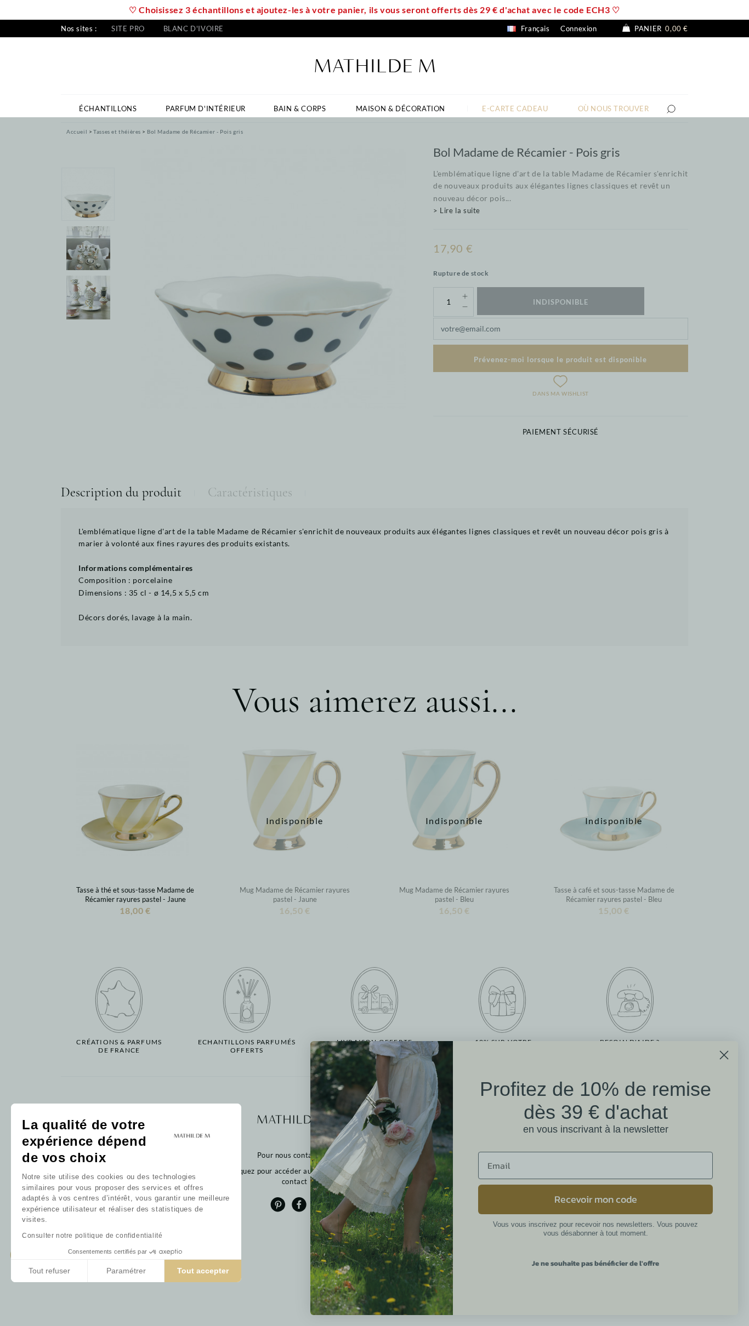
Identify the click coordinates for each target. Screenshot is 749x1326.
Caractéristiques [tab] (250, 492)
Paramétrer (126, 1270)
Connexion (578, 28)
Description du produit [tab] (121, 492)
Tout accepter (203, 1270)
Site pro (128, 28)
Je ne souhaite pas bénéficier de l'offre (595, 1263)
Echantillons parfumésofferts (247, 1046)
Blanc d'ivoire (193, 28)
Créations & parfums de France (119, 1046)
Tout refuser (49, 1270)
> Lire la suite (456, 210)
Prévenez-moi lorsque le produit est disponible (560, 359)
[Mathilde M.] (375, 64)
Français (534, 28)
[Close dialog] (724, 1055)
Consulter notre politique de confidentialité (92, 1235)
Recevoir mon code (595, 1199)
